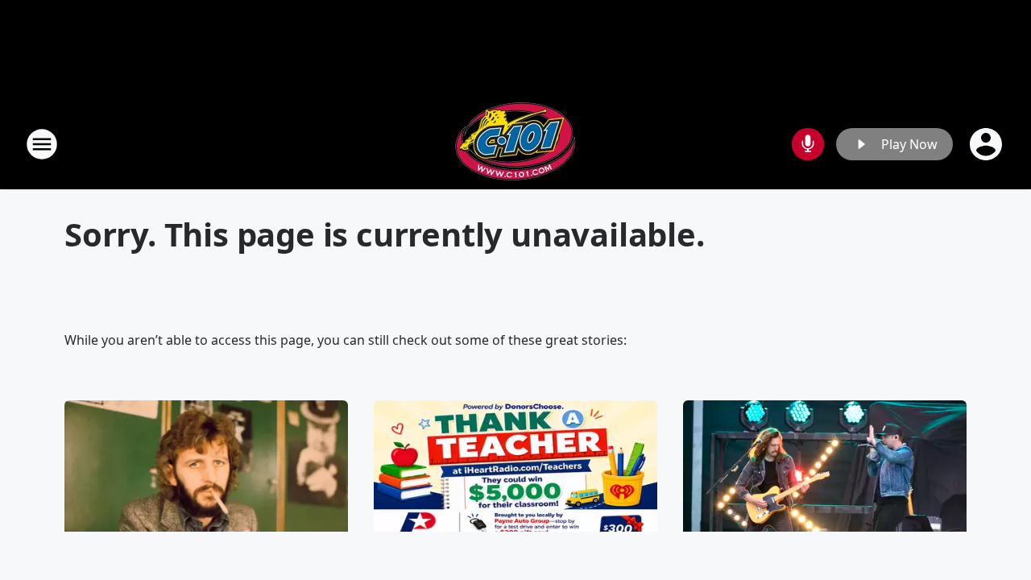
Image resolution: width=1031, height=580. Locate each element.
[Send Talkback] (808, 144)
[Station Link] (515, 144)
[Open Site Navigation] (42, 144)
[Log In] (987, 144)
